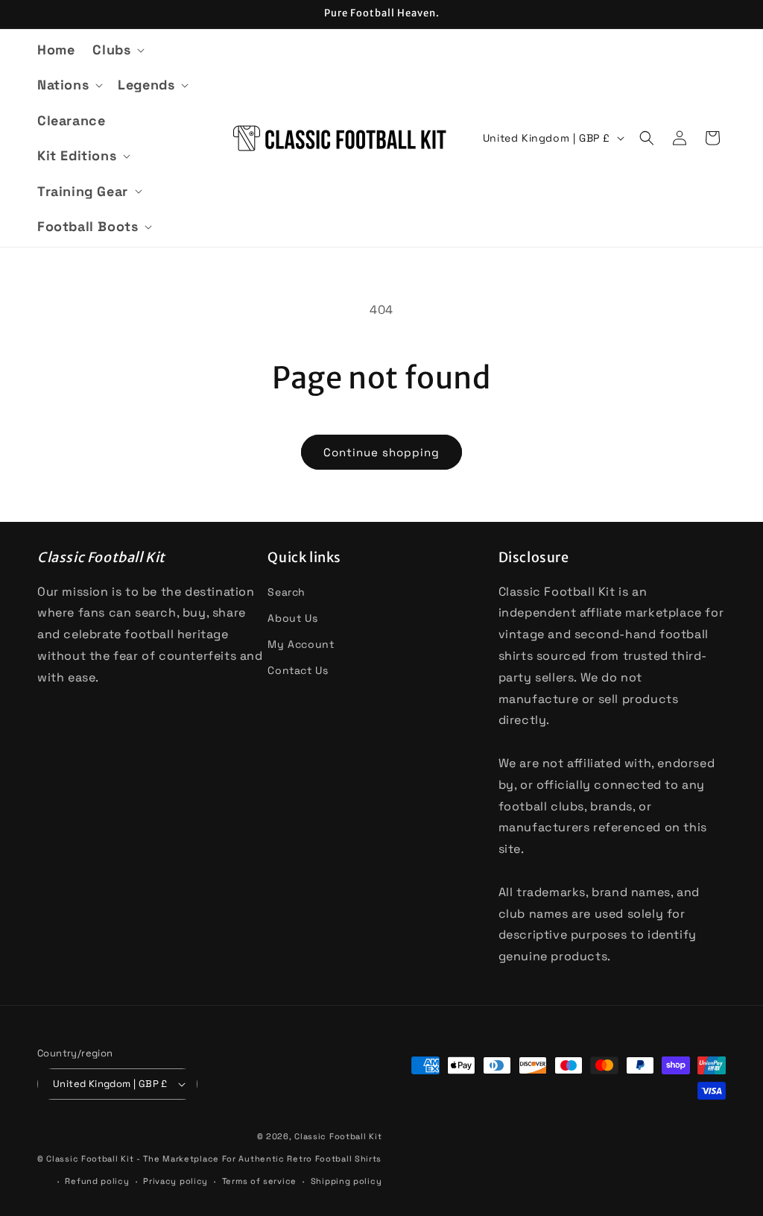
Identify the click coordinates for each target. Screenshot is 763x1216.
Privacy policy (175, 1181)
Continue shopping (381, 452)
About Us (292, 618)
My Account (300, 644)
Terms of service (259, 1181)
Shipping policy (346, 1181)
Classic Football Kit (338, 1136)
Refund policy (97, 1181)
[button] (117, 49)
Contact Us (297, 670)
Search (286, 592)
